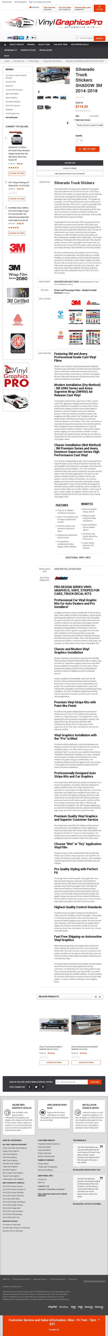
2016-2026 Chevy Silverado (13, 1196)
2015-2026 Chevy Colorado (13, 1193)
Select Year (44, 45)
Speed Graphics (12, 98)
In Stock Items (65, 9)
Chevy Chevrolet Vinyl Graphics (15, 1148)
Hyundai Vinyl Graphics (12, 1164)
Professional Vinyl (83, 9)
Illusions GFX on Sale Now (13, 1231)
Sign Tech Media (12, 94)
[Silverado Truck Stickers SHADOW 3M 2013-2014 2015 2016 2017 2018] (40, 97)
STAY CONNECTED (17, 1087)
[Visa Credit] (73, 1307)
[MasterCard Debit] (100, 1307)
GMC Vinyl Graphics (10, 1160)
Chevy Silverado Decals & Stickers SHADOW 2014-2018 (84, 1048)
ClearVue (9, 86)
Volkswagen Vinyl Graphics (13, 1179)
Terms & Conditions (45, 1170)
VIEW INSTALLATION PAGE (67, 569)
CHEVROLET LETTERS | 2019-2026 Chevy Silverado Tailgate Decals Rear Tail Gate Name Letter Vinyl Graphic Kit (19, 154)
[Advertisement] (16, 461)
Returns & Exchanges (46, 1156)
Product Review (70, 168)
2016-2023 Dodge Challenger (14, 1202)
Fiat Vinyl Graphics (10, 1157)
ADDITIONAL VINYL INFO (78, 557)
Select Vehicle (17, 45)
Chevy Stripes (34, 61)
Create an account (44, 2)
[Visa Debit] (81, 1307)
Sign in (31, 2)
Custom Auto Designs (14, 90)
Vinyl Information (44, 1147)
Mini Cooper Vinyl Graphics (13, 1173)
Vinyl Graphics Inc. (13, 114)
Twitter (36, 1087)
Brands (31, 45)
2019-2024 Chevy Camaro (13, 1186)
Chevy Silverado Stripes (52, 61)
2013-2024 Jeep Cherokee (13, 1211)
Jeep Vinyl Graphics (10, 1167)
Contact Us (42, 1179)
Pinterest (43, 1087)
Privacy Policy (43, 1164)
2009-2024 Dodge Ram (12, 1208)
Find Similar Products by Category (70, 174)
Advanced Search (40, 1279)
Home (7, 61)
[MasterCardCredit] (90, 1307)
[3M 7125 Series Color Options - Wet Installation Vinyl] (61, 314)
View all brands (12, 118)
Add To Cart (89, 149)
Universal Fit (10, 50)
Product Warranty (44, 1153)
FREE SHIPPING (49, 9)
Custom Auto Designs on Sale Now (16, 1228)
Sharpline (9, 110)
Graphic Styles (28, 50)
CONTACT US (43, 1186)
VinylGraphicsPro (15, 1287)
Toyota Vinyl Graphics (11, 1176)
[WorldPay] (64, 1307)
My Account (7, 2)
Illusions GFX (11, 82)
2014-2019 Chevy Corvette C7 (14, 1189)
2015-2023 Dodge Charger (13, 1205)
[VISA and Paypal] (53, 1307)
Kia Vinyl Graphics (10, 1170)
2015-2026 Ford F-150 (11, 1217)
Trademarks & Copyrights (47, 1167)
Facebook (29, 1087)
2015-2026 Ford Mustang (12, 1214)
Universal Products (13, 102)
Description (70, 163)
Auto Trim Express (13, 106)
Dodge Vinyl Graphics (11, 1151)
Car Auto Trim (60, 45)
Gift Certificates (20, 2)
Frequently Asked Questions (49, 1144)
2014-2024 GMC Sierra (11, 1199)
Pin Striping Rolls (79, 45)
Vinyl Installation (44, 1150)
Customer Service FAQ (21, 1279)
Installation (45, 50)
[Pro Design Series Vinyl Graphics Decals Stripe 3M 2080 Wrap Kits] (61, 578)
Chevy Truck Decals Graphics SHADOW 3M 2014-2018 (50, 1048)
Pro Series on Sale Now (12, 1225)
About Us (41, 1183)
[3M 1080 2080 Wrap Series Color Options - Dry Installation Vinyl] (61, 334)
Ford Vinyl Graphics (10, 1154)
